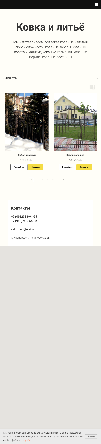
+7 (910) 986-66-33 (24, 221)
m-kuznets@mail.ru (22, 229)
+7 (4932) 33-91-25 (24, 216)
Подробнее (27, 440)
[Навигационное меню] (96, 4)
